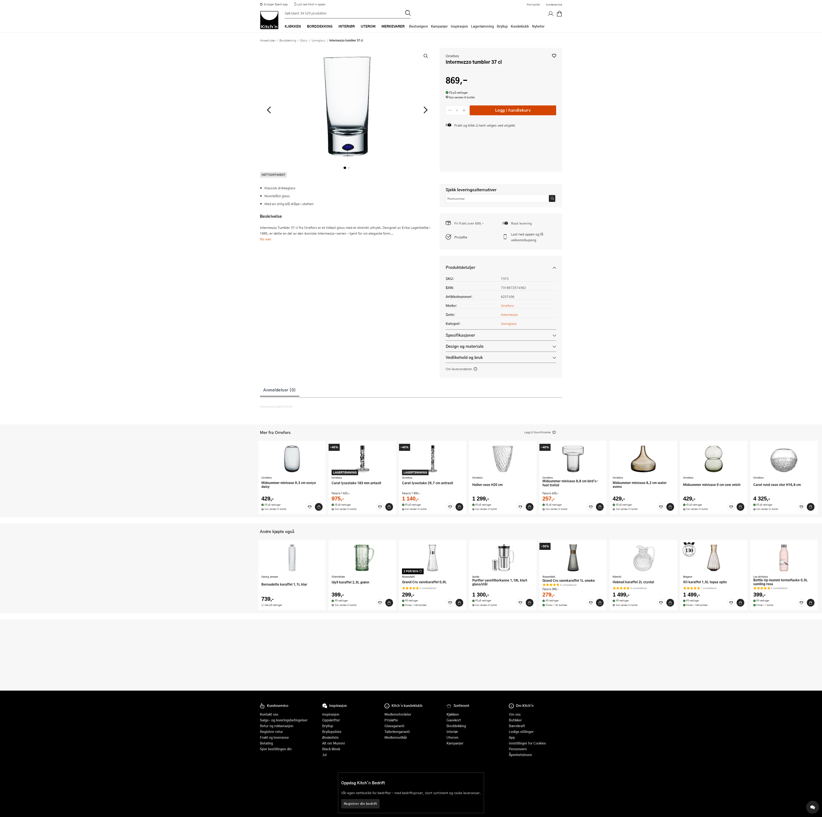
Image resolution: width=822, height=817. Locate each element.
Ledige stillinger (521, 731)
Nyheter (538, 26)
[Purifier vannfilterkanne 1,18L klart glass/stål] (502, 558)
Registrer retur (271, 731)
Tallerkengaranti (397, 731)
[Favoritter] (309, 507)
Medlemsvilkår (395, 737)
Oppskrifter (331, 720)
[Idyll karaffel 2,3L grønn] (362, 558)
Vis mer (265, 239)
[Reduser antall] (450, 110)
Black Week (331, 748)
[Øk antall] (464, 110)
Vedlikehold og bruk (464, 357)
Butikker (515, 720)
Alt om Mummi (333, 743)
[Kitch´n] (269, 20)
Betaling (266, 743)
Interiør (452, 731)
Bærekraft (517, 725)
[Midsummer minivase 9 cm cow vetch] (713, 459)
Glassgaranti (394, 725)
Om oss (515, 714)
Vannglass (318, 40)
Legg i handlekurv (513, 110)
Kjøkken (453, 714)
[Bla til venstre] (268, 110)
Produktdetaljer (460, 267)
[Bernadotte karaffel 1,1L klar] (292, 558)
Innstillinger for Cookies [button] (527, 743)
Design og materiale (465, 346)
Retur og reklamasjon (276, 725)
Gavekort (454, 720)
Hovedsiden (267, 40)
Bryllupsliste (331, 731)
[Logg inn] (551, 14)
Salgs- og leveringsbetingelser (284, 720)
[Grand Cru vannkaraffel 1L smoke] (573, 558)
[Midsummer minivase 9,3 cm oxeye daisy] (292, 459)
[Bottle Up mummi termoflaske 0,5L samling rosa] (784, 558)
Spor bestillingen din (276, 748)
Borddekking (287, 40)
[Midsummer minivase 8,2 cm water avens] (643, 459)
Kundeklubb (520, 26)
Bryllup (502, 26)
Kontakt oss (269, 714)
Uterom (453, 737)
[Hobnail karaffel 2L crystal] (643, 558)
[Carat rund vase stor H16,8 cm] (784, 459)
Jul (324, 754)
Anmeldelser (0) (279, 390)
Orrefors (452, 55)
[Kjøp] (319, 507)
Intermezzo (509, 314)
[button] (554, 56)
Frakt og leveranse (274, 737)
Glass (304, 40)
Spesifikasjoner (460, 335)
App (512, 737)
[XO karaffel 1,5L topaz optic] (713, 558)
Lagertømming (482, 26)
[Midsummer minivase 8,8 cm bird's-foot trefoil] (573, 459)
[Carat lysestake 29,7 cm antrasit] (432, 459)
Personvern (518, 748)
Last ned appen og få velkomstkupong (527, 237)
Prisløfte (460, 237)
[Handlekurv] (559, 14)
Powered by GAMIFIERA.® (276, 406)
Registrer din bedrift (360, 803)
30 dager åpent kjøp (276, 4)
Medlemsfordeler (397, 714)
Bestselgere (418, 26)
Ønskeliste (330, 737)
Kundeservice (554, 4)
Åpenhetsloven (520, 754)
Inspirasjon (459, 26)
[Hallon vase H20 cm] (502, 459)
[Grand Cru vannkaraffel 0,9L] (432, 558)
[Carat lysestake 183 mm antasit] (362, 459)
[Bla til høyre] (424, 110)
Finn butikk (533, 4)
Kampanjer (439, 26)
